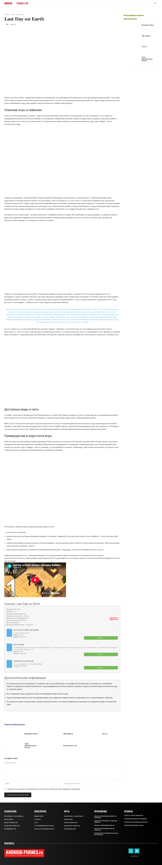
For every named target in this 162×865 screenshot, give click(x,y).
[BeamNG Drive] (15, 734)
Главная (7, 14)
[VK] (16, 717)
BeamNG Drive (31, 734)
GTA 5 (104, 734)
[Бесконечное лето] (53, 746)
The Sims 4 (68, 734)
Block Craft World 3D (12, 826)
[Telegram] (11, 717)
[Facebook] (6, 717)
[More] (22, 717)
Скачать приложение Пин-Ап (44, 829)
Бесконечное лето (70, 746)
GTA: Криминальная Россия (30, 746)
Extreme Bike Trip (10, 829)
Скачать (99, 638)
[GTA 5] (92, 734)
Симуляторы (20, 14)
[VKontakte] (136, 851)
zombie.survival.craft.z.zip (23, 661)
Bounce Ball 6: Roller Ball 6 (14, 816)
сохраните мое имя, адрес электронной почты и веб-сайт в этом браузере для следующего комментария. (43, 789)
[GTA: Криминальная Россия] (15, 746)
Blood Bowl (8, 819)
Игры (12, 14)
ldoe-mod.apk (18, 645)
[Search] (155, 3)
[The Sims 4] (53, 734)
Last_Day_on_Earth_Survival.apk (26, 630)
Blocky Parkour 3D (11, 822)
